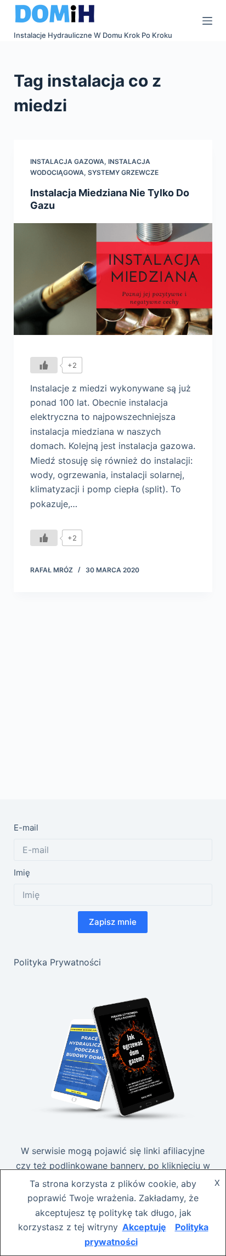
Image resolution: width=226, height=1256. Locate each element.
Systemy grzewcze (123, 172)
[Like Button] (44, 365)
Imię (22, 872)
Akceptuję (144, 1226)
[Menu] (207, 21)
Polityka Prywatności (57, 962)
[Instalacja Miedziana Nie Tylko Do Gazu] (113, 279)
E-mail (26, 827)
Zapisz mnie (113, 922)
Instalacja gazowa (67, 161)
